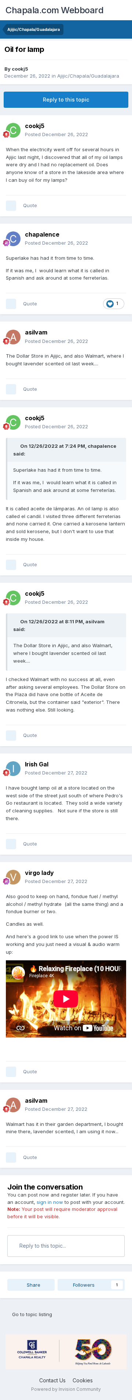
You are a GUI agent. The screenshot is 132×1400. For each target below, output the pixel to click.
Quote (30, 205)
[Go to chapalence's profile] (13, 238)
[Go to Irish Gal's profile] (13, 768)
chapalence (42, 234)
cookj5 (20, 69)
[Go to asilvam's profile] (13, 337)
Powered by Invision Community (66, 1389)
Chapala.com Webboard (54, 10)
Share (32, 1285)
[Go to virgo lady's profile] (13, 877)
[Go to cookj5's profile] (13, 130)
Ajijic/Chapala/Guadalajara (88, 76)
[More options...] (118, 130)
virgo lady (39, 872)
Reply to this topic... (42, 1246)
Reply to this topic (66, 99)
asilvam (36, 332)
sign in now (50, 1202)
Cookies (83, 1380)
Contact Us (52, 1380)
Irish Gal (36, 764)
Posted (56, 134)
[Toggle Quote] (16, 446)
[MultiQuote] (11, 206)
